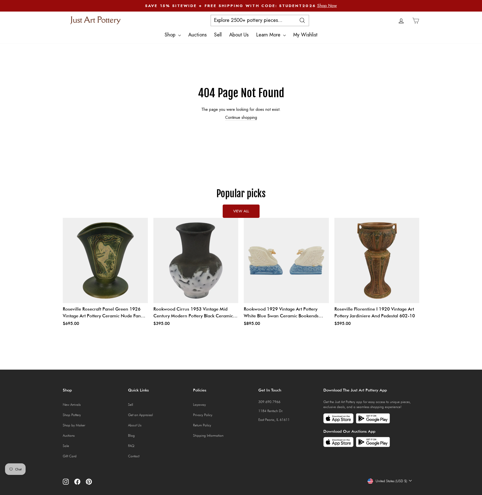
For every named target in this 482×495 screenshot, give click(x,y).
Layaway (199, 405)
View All (241, 211)
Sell (218, 34)
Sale (66, 446)
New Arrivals (72, 405)
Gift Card (70, 456)
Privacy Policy (202, 415)
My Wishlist (305, 34)
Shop (171, 34)
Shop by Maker (74, 425)
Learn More (269, 34)
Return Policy (202, 425)
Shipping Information (208, 435)
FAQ (131, 446)
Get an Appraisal (140, 415)
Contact (133, 456)
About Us (239, 34)
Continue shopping (241, 117)
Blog (131, 435)
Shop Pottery (72, 415)
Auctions (197, 34)
